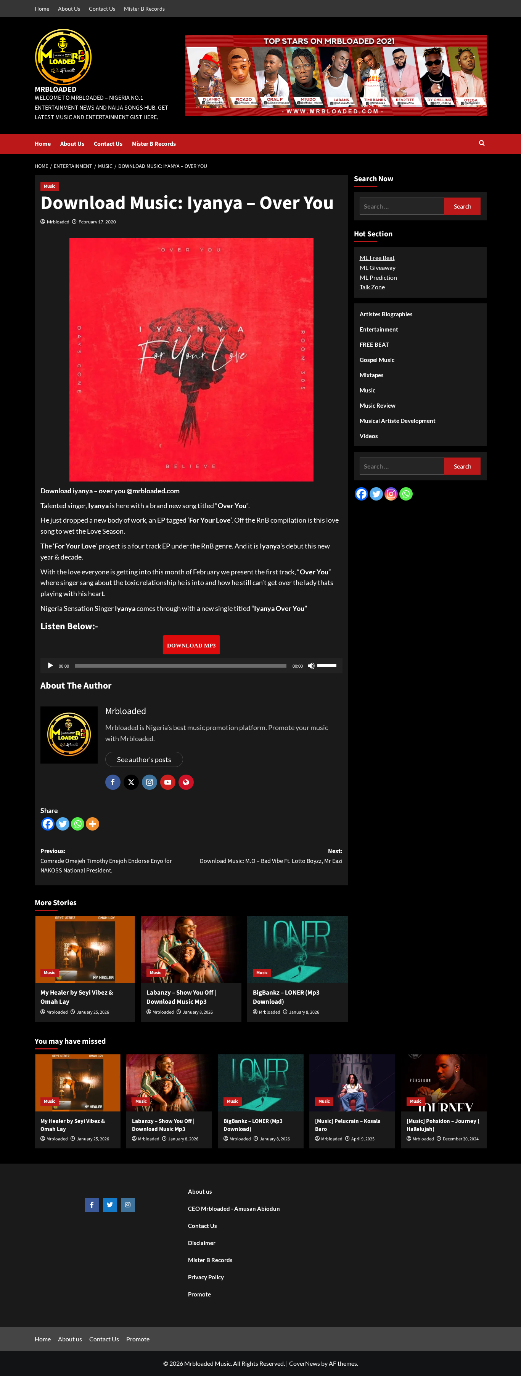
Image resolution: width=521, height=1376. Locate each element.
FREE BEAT (374, 344)
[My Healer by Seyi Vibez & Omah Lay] (85, 949)
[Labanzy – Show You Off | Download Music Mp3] (191, 949)
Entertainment (379, 329)
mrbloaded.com (156, 490)
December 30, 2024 (461, 1139)
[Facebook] (48, 824)
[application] (191, 665)
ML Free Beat (377, 257)
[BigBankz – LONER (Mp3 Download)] (297, 949)
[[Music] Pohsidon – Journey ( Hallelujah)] (444, 1082)
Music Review (378, 405)
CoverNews (304, 1363)
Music (49, 186)
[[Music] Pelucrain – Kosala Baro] (352, 1082)
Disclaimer (201, 1242)
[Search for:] (402, 206)
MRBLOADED (56, 89)
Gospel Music (377, 359)
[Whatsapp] (77, 824)
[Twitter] (62, 824)
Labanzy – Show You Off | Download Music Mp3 (181, 997)
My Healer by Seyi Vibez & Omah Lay (76, 997)
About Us (69, 8)
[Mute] (311, 666)
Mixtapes (372, 375)
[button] (482, 143)
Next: (271, 856)
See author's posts (144, 759)
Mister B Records (144, 8)
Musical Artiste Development (398, 420)
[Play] (50, 666)
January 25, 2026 (93, 1012)
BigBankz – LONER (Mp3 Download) (286, 997)
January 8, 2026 (198, 1012)
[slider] (328, 665)
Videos (369, 435)
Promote (199, 1294)
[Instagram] (391, 494)
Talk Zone (372, 286)
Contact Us (102, 8)
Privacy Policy (206, 1277)
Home (42, 8)
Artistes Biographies (386, 314)
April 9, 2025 (363, 1139)
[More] (92, 824)
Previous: (106, 861)
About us (200, 1191)
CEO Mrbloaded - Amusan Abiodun (234, 1208)
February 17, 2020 (97, 222)
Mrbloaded (58, 222)
